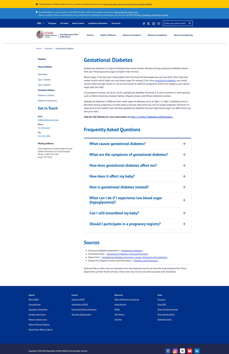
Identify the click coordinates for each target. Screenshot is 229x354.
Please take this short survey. (126, 12)
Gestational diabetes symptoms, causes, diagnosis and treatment (135, 257)
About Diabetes (45, 66)
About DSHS (34, 299)
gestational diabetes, (165, 80)
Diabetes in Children (46, 95)
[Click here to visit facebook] (144, 24)
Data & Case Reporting (183, 35)
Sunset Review (35, 304)
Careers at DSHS (78, 299)
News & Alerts (78, 23)
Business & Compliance (157, 35)
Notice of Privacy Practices (39, 324)
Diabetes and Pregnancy (146, 260)
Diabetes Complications (47, 100)
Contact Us (116, 23)
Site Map (118, 319)
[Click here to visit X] (148, 24)
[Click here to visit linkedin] (197, 350)
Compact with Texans (37, 314)
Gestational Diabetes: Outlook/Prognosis (127, 253)
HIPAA (117, 309)
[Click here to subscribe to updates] (158, 24)
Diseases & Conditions (132, 35)
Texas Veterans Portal (166, 314)
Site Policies (119, 314)
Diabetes (48, 48)
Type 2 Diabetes (44, 85)
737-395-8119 (44, 128)
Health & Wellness (108, 35)
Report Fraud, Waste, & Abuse (40, 329)
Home (38, 48)
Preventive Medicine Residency (84, 309)
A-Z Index (64, 23)
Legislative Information (98, 23)
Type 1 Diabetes (44, 79)
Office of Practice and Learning (126, 299)
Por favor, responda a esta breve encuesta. (151, 15)
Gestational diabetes (132, 250)
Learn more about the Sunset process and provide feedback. (128, 4)
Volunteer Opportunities (81, 314)
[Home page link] (57, 34)
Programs (52, 23)
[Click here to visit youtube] (190, 350)
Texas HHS (161, 304)
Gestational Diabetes (46, 90)
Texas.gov (161, 299)
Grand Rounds (120, 304)
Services (90, 35)
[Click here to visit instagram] (153, 24)
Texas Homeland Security (167, 309)
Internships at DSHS (80, 304)
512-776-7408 (44, 136)
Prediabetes (42, 74)
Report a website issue (38, 319)
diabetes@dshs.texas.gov (48, 120)
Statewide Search (164, 319)
